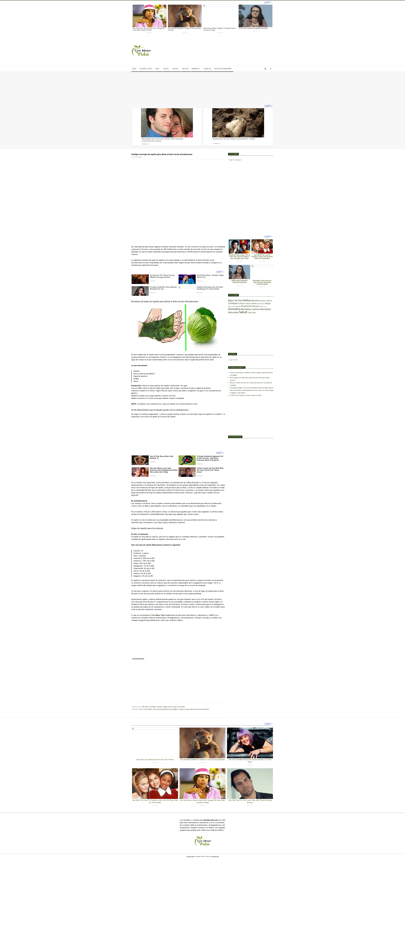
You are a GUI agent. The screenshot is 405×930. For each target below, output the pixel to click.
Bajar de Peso (235, 300)
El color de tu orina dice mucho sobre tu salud (245, 395)
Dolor (135, 157)
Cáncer (241, 303)
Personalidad (236, 306)
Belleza (247, 300)
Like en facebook (235, 437)
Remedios (234, 309)
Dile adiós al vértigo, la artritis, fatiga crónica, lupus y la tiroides (163, 707)
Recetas (255, 306)
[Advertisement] (238, 51)
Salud (140, 157)
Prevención (246, 306)
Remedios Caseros (250, 309)
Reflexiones (263, 306)
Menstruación (261, 303)
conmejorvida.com (210, 820)
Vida (253, 312)
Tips (250, 312)
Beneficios (256, 300)
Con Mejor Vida (158, 615)
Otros (230, 306)
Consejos (233, 303)
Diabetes (248, 304)
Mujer (268, 303)
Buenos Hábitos (266, 301)
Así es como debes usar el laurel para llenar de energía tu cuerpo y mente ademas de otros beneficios (174, 709)
